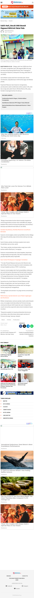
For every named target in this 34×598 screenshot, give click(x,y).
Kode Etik (25, 576)
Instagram (26, 586)
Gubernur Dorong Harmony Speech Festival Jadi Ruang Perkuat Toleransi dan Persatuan (8, 385)
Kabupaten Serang (8, 418)
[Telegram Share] (28, 326)
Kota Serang (6, 404)
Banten (5, 401)
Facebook (10, 586)
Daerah (10, 21)
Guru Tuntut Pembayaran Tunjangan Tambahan (14, 260)
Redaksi (9, 576)
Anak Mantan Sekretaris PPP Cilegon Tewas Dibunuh (15, 102)
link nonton (6, 415)
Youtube (18, 588)
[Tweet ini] (24, 326)
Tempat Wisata (7, 409)
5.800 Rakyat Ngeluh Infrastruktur (6, 355)
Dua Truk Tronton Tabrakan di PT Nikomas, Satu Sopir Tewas (8, 332)
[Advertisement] (17, 550)
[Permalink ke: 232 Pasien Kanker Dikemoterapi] (25, 377)
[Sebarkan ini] (20, 326)
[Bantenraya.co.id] (17, 2)
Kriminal (9, 319)
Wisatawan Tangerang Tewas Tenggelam (24, 369)
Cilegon (5, 406)
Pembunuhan (16, 319)
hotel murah (6, 412)
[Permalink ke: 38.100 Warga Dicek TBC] (8, 363)
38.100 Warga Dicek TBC (7, 369)
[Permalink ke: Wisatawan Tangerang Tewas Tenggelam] (25, 363)
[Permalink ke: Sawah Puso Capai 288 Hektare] (25, 349)
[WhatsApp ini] (31, 326)
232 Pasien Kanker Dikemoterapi (23, 384)
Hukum (3, 319)
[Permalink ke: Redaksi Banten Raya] (2, 31)
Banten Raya (4, 21)
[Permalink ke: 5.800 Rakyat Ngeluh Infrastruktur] (8, 349)
